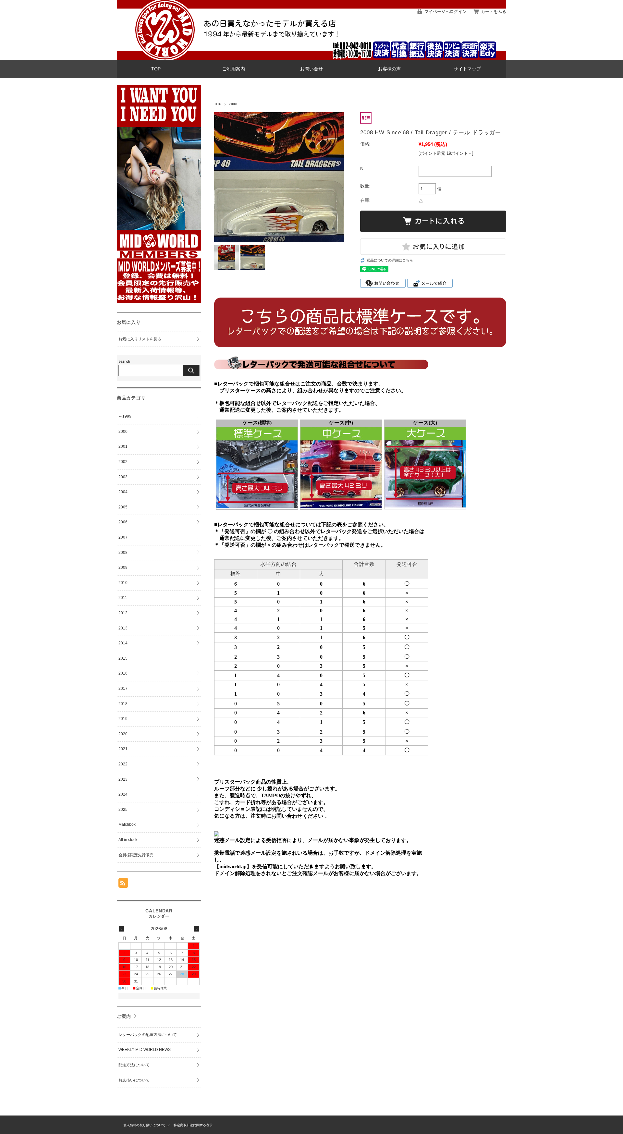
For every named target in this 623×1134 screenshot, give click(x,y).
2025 (123, 809)
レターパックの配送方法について (147, 1034)
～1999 (124, 416)
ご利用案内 (233, 69)
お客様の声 (389, 69)
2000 (123, 431)
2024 (123, 794)
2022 (123, 764)
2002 (123, 461)
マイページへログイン (445, 11)
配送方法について (134, 1065)
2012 (123, 613)
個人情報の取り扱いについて (144, 1125)
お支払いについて (134, 1080)
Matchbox (127, 824)
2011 (122, 597)
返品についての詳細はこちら (390, 260)
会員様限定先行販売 (135, 855)
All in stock (127, 839)
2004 (123, 492)
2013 (123, 628)
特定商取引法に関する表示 (193, 1125)
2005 (123, 507)
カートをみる (493, 11)
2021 (123, 749)
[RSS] (123, 884)
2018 (123, 703)
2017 (123, 688)
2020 (123, 734)
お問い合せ (311, 69)
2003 (123, 477)
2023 (123, 779)
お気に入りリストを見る (139, 339)
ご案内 (124, 1016)
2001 (123, 446)
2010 (123, 582)
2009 (123, 567)
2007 (123, 537)
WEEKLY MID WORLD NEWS (144, 1049)
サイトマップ (467, 69)
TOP (156, 69)
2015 (123, 658)
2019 (123, 718)
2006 (123, 522)
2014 (123, 643)
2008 (233, 104)
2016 (123, 673)
